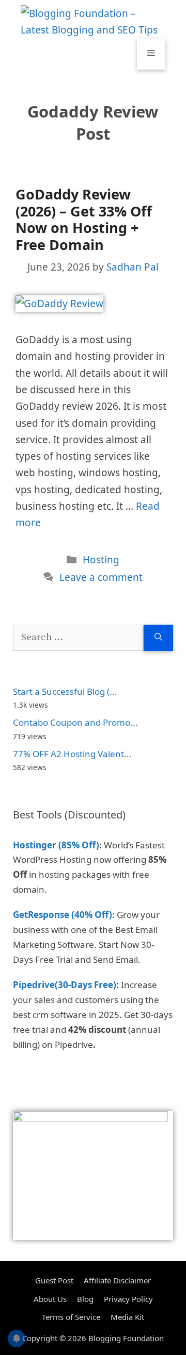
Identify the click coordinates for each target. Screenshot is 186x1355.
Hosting (101, 559)
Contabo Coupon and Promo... (75, 722)
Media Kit (127, 1317)
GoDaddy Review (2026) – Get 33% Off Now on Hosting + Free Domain (84, 219)
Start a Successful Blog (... (65, 691)
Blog (85, 1299)
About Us (50, 1299)
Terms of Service (71, 1317)
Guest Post (54, 1280)
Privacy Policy (128, 1299)
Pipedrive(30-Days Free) (64, 985)
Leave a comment (101, 577)
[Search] (158, 638)
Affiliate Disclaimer (117, 1280)
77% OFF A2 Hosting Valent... (72, 754)
